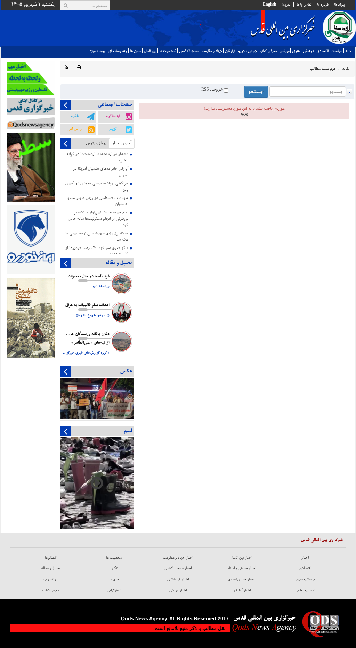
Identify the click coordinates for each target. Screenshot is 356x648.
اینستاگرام (112, 116)
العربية (286, 4)
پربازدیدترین (96, 143)
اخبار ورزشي (178, 590)
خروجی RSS (212, 89)
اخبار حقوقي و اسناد (241, 568)
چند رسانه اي (117, 51)
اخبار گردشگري (178, 579)
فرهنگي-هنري (305, 579)
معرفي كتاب (268, 51)
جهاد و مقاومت (212, 51)
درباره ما (323, 4)
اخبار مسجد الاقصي (178, 568)
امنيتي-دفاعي (305, 590)
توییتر (112, 129)
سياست (336, 51)
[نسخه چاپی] (79, 67)
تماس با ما (304, 4)
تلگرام (74, 116)
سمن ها (135, 51)
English (269, 4)
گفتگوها (51, 558)
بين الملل (150, 51)
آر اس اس (74, 129)
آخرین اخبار (121, 143)
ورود (244, 113)
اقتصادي (322, 51)
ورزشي (284, 51)
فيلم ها (114, 579)
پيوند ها (339, 4)
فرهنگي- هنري (303, 51)
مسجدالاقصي (189, 51)
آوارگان (230, 51)
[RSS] (66, 67)
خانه (348, 51)
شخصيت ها (167, 51)
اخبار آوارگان (242, 590)
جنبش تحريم (247, 51)
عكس (114, 568)
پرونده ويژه (97, 51)
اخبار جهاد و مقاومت (178, 558)
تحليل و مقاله (50, 568)
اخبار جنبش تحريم (241, 579)
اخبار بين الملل (241, 558)
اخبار (305, 558)
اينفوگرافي (114, 590)
